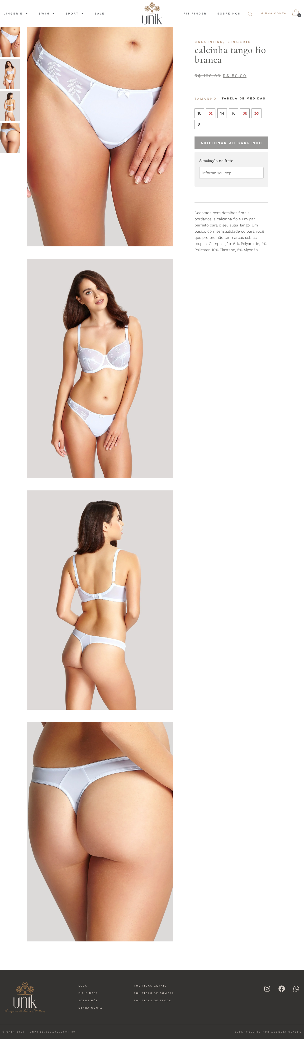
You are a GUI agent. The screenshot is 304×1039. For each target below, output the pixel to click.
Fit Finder (195, 13)
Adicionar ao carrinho (231, 143)
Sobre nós (229, 13)
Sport (72, 13)
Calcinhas (209, 42)
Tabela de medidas (244, 98)
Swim (44, 13)
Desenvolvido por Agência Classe (268, 1032)
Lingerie (13, 13)
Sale (100, 13)
